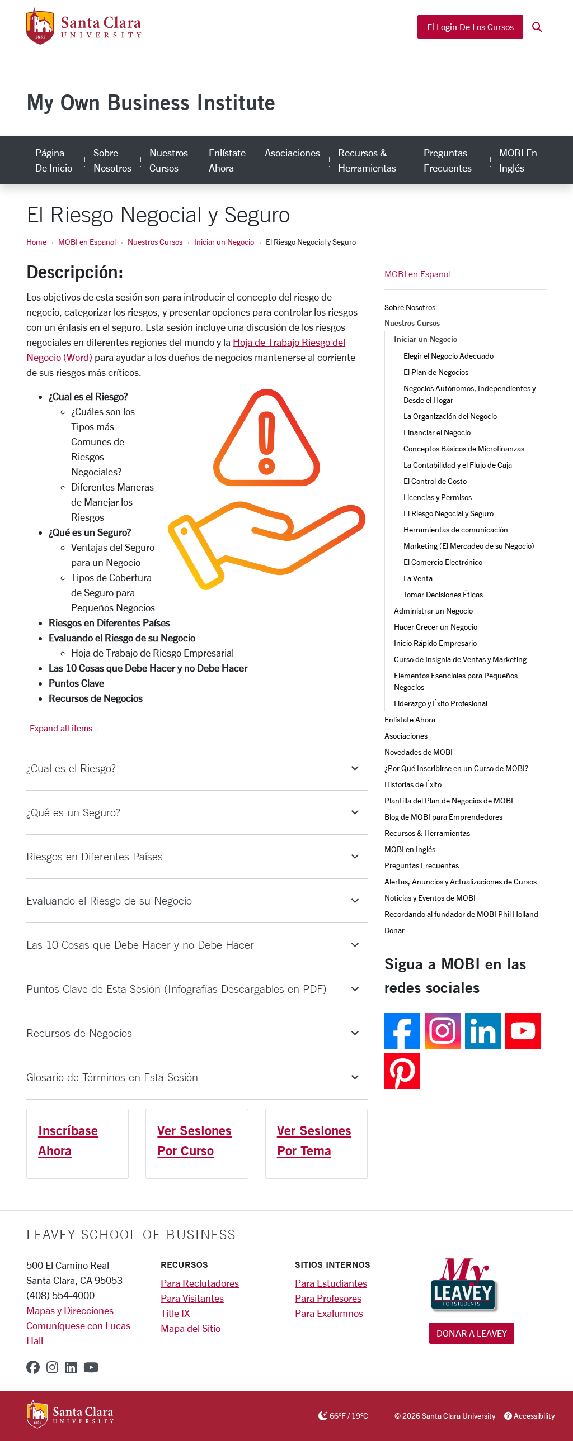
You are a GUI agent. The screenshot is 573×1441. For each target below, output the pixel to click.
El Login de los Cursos (470, 26)
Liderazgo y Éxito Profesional (440, 703)
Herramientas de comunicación (455, 529)
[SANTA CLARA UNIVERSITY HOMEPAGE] (70, 1415)
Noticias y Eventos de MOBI (430, 897)
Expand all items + (65, 727)
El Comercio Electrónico (442, 562)
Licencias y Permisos (437, 497)
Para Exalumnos (329, 1313)
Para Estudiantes (331, 1282)
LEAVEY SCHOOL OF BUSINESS (131, 1234)
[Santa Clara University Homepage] (83, 40)
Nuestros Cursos (168, 160)
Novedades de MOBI (418, 752)
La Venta (418, 578)
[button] (537, 27)
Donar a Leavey (471, 1333)
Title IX (175, 1313)
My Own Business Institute (150, 102)
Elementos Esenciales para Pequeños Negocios (456, 681)
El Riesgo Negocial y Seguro (448, 513)
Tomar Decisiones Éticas (443, 594)
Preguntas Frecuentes (448, 160)
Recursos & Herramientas (367, 160)
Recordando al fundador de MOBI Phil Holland (461, 914)
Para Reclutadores (200, 1282)
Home (36, 241)
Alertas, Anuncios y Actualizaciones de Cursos (460, 881)
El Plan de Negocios (435, 372)
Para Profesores (328, 1298)
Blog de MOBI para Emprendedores (443, 816)
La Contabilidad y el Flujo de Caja (457, 464)
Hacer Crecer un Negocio (435, 626)
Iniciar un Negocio (224, 241)
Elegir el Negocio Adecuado (448, 355)
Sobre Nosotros (112, 160)
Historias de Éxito (413, 784)
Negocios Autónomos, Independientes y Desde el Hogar (470, 394)
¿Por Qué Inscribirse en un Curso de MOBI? (456, 768)
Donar (394, 930)
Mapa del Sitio (190, 1328)
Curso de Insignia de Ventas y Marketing (460, 659)
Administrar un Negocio (433, 610)
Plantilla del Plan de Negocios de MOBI (448, 800)
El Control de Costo (435, 481)
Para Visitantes (192, 1298)
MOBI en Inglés (518, 160)
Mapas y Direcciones (70, 1310)
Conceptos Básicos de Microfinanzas (463, 448)
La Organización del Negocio (450, 416)
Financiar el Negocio (437, 432)
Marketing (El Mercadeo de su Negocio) (468, 545)
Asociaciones (292, 152)
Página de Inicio (53, 160)
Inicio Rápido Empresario (435, 643)
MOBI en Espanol (87, 241)
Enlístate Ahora (227, 160)
